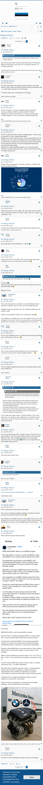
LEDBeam (7, 125)
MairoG (7, 341)
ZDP (6, 387)
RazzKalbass (11, 294)
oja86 (6, 265)
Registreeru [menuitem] (41, 23)
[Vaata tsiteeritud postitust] (13, 56)
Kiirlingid (3, 23)
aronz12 (7, 357)
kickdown (7, 461)
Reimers (7, 424)
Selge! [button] (32, 777)
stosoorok (8, 376)
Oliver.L (8, 234)
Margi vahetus (6, 35)
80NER (7, 445)
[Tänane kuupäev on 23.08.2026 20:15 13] (38, 31)
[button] (22, 41)
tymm (7, 250)
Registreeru (14, 26)
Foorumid (7, 23)
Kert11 (8, 391)
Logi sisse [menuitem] (37, 23)
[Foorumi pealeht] (21, 11)
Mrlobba (7, 748)
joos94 (7, 218)
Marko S (9, 44)
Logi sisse (5, 26)
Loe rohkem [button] (15, 782)
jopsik (6, 55)
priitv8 (7, 100)
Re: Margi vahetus (7, 50)
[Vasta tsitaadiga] (39, 46)
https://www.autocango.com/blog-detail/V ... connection (17, 492)
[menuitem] (41, 31)
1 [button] (24, 41)
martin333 (8, 76)
